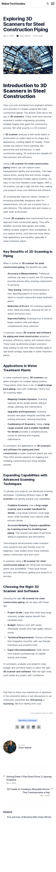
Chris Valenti (24, 747)
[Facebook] (23, 727)
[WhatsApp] (39, 727)
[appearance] (47, 3)
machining (8, 703)
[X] (17, 727)
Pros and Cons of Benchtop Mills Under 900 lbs (29, 817)
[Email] (28, 727)
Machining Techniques (27, 720)
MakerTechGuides (13, 3)
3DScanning (36, 699)
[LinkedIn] (33, 727)
